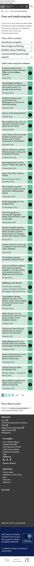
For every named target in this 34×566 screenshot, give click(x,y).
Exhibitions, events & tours (12, 475)
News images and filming (12, 46)
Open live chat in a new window (13, 523)
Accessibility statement (9, 542)
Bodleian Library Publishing (13, 50)
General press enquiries (11, 42)
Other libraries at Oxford (12, 447)
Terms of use (14, 537)
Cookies (15, 539)
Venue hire (6, 480)
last (22, 395)
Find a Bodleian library (11, 442)
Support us (7, 482)
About (7, 11)
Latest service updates (11, 449)
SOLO (3, 420)
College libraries (8, 444)
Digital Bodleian (7, 430)
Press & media (8, 472)
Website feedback (9, 463)
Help (4, 454)
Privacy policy (6, 539)
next (17, 395)
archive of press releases (19, 408)
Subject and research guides (11, 428)
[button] (21, 6)
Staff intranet (6, 534)
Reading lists (6, 433)
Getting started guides (11, 452)
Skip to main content (6, 3)
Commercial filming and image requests (15, 55)
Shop (5, 477)
